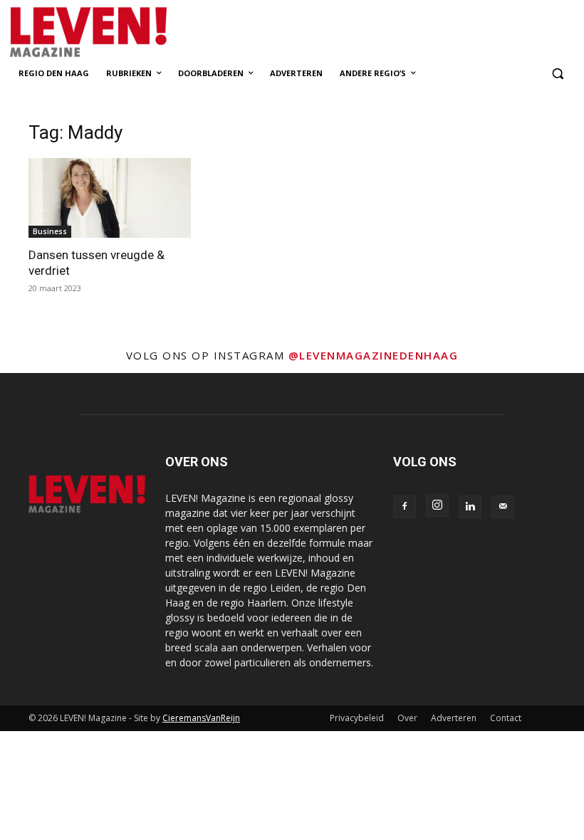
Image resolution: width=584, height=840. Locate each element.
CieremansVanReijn (201, 718)
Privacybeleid (357, 718)
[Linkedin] (470, 506)
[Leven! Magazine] (125, 32)
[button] (557, 73)
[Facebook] (404, 506)
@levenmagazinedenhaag (373, 355)
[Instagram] (437, 505)
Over (407, 718)
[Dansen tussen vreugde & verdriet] (109, 198)
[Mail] (502, 506)
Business (50, 231)
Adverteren (453, 718)
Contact (505, 718)
